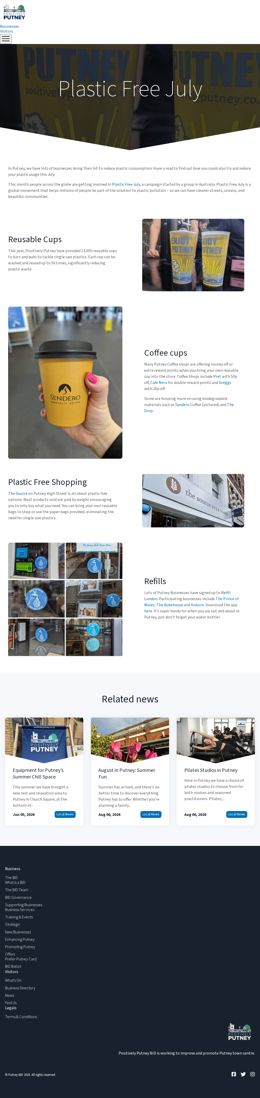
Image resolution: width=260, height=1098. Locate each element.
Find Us (11, 1003)
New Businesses (18, 932)
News (9, 995)
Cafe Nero (158, 382)
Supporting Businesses (23, 905)
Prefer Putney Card (21, 959)
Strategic (12, 924)
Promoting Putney (20, 947)
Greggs (225, 382)
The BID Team (16, 890)
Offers (10, 954)
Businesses (9, 26)
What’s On (13, 980)
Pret (217, 376)
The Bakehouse (169, 605)
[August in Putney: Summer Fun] (130, 771)
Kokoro (197, 605)
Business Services (19, 910)
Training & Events (19, 917)
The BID (11, 877)
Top (247, 1085)
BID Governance (18, 897)
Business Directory (20, 988)
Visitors (6, 31)
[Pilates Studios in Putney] (216, 771)
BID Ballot (13, 966)
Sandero (182, 405)
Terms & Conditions (21, 1017)
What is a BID (15, 882)
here (148, 611)
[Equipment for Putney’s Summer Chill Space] (44, 771)
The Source (17, 493)
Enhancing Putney (20, 939)
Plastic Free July (126, 184)
